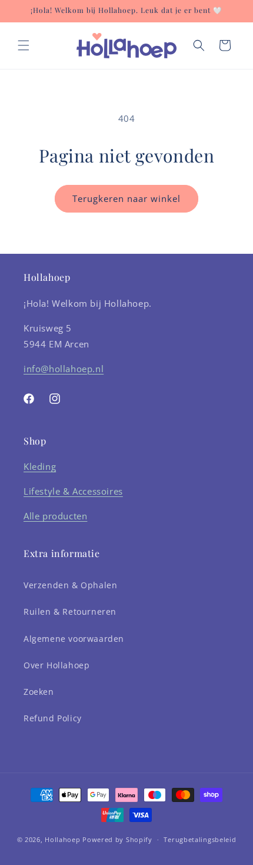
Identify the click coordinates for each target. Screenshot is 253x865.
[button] (23, 45)
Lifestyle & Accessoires (73, 491)
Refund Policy (53, 718)
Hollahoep (62, 839)
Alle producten (55, 516)
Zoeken (39, 691)
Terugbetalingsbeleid (200, 839)
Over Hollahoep (56, 665)
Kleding (40, 466)
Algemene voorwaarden (74, 638)
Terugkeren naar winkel (126, 198)
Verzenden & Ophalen (70, 585)
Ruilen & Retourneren (70, 611)
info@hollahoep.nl (64, 368)
